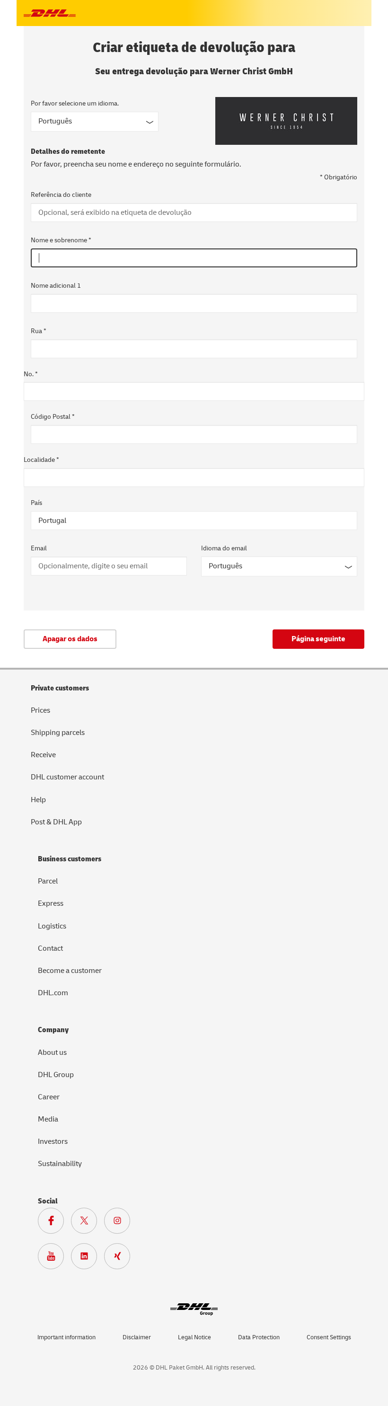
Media (48, 1119)
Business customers (69, 859)
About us (52, 1052)
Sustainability (60, 1163)
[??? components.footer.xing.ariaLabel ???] (120, 1258)
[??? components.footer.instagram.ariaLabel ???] (120, 1223)
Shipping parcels (58, 732)
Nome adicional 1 (56, 286)
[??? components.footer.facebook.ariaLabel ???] (54, 1223)
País (36, 503)
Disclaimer (137, 1337)
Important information (66, 1337)
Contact (50, 948)
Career (49, 1097)
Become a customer (70, 970)
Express (50, 903)
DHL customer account (67, 777)
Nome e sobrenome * (61, 240)
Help (38, 800)
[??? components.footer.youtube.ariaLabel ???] (54, 1258)
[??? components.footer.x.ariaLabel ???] (87, 1223)
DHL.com (53, 993)
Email (39, 548)
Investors (53, 1141)
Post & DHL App (56, 822)
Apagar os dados (70, 639)
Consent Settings (329, 1337)
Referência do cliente (61, 195)
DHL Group (56, 1074)
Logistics (52, 926)
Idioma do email (224, 548)
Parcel (48, 881)
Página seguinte (318, 639)
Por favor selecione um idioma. (75, 103)
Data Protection (259, 1337)
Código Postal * (53, 417)
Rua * (38, 331)
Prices (40, 710)
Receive (43, 755)
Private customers (60, 688)
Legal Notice (194, 1337)
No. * (31, 374)
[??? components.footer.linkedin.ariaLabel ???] (87, 1258)
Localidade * (41, 460)
